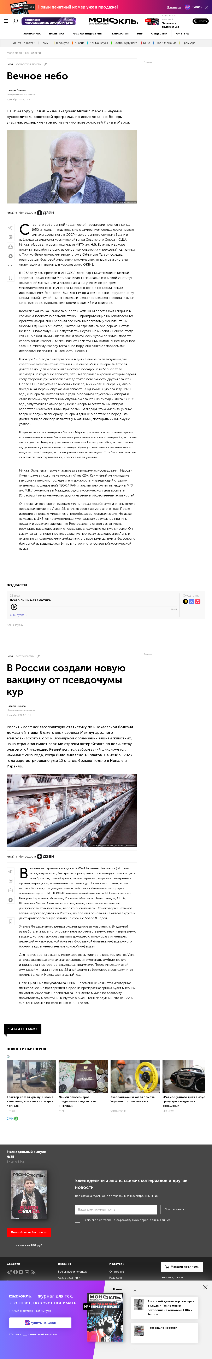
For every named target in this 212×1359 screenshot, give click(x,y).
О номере (174, 7)
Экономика (32, 33)
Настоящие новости (162, 1328)
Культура (182, 33)
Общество (159, 33)
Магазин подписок (185, 1266)
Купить (197, 7)
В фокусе (62, 43)
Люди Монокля (166, 43)
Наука (10, 64)
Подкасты (17, 585)
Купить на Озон (43, 1323)
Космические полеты (28, 64)
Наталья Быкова (16, 90)
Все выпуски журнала (72, 1271)
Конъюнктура (99, 43)
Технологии (119, 33)
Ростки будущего (125, 43)
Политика (56, 33)
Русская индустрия (87, 33)
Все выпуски (15, 625)
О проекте (116, 1271)
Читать (167, 23)
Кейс (146, 43)
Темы (44, 43)
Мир (140, 33)
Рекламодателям (172, 1277)
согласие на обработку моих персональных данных (134, 1220)
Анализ (79, 43)
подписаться (170, 26)
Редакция (115, 1277)
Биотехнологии (25, 656)
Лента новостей (24, 43)
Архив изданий (68, 1277)
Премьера (188, 43)
